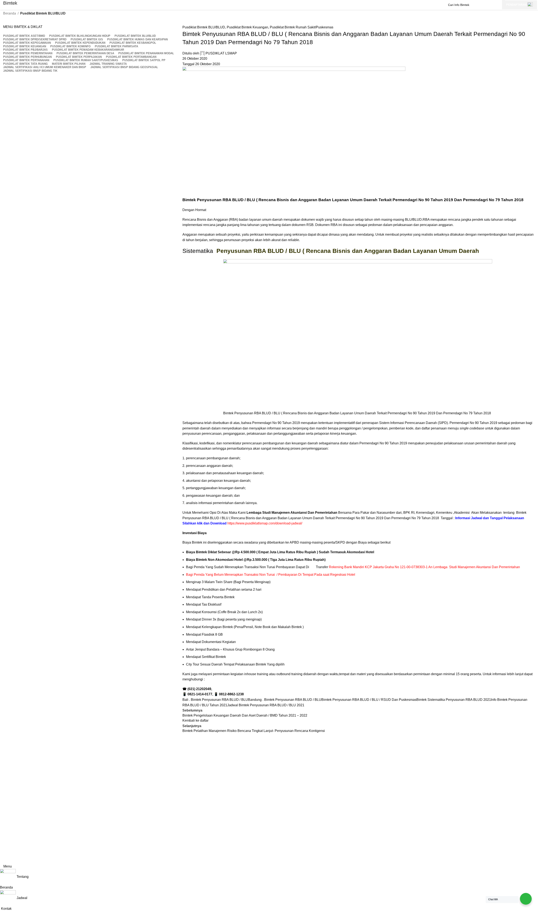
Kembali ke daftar (195, 720)
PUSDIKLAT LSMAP (221, 53)
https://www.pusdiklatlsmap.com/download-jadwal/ (264, 523)
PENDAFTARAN (516, 4)
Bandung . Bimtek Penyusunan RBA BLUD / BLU (284, 699)
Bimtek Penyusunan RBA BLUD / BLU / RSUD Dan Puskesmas (368, 699)
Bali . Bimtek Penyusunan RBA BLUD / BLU (215, 699)
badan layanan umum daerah (261, 219)
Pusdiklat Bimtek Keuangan (247, 27)
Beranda (9, 13)
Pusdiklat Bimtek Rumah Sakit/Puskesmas (301, 27)
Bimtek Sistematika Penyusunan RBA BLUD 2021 (453, 699)
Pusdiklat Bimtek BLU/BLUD (43, 13)
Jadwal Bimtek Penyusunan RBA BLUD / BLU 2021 (265, 705)
